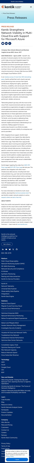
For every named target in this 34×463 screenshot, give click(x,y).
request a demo (5, 197)
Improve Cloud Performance (10, 308)
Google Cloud (5, 367)
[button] (31, 7)
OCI (2, 370)
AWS (3, 362)
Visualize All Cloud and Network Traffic (14, 332)
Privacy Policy (5, 443)
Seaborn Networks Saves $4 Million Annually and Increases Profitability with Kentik (15, 391)
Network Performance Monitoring (12, 316)
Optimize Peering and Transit (10, 347)
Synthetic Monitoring (8, 274)
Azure (3, 365)
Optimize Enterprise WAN (9, 313)
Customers (4, 427)
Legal (3, 451)
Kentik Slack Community (9, 438)
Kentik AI (4, 283)
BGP (2, 372)
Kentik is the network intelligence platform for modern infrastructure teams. (9, 237)
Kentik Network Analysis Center (11, 407)
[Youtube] (6, 249)
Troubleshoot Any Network (10, 335)
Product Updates (7, 412)
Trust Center (5, 448)
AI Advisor (4, 271)
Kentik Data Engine (7, 296)
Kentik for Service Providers (10, 279)
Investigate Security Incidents (11, 328)
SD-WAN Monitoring (8, 266)
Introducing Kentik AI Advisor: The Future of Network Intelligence (15, 387)
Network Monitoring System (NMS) (13, 264)
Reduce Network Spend (9, 352)
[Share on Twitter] (9, 43)
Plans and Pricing (6, 425)
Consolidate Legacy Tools (9, 345)
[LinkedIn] (2, 249)
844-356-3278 (6, 253)
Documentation (6, 415)
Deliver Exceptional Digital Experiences (14, 318)
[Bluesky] (9, 249)
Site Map (4, 454)
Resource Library (6, 405)
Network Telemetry (7, 286)
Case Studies (5, 400)
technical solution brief (22, 193)
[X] (13, 249)
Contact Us (5, 430)
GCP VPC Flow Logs (16, 167)
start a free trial (16, 197)
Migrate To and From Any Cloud (11, 306)
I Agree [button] (17, 459)
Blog (2, 402)
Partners (4, 435)
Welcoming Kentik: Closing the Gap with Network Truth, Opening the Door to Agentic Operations (16, 381)
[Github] (16, 249)
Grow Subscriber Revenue (10, 355)
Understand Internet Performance (12, 338)
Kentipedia (4, 410)
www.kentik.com (22, 224)
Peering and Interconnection (10, 276)
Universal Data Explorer (9, 289)
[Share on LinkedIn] (6, 43)
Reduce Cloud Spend (8, 303)
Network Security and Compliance (12, 269)
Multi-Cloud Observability (9, 261)
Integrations (5, 294)
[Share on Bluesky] (2, 43)
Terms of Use (5, 446)
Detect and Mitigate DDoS (10, 323)
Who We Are (5, 422)
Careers (3, 432)
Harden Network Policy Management (13, 325)
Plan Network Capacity (8, 350)
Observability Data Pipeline (10, 291)
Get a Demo (6, 244)
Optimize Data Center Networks (12, 340)
